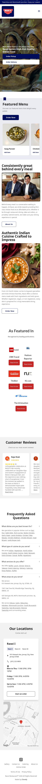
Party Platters (6, 571)
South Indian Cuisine (15, 553)
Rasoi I (10, 649)
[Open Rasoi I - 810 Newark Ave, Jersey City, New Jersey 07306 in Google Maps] (21, 724)
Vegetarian (18, 551)
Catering (29, 568)
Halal (26, 553)
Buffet (20, 555)
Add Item (7, 152)
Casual (14, 555)
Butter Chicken (29, 533)
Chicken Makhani (14, 538)
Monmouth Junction (16, 605)
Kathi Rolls (9, 533)
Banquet (32, 553)
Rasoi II (17, 649)
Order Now (10, 117)
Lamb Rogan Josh (14, 540)
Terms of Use (15, 772)
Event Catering (13, 568)
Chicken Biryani (26, 538)
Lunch (16, 566)
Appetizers (27, 555)
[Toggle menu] (39, 11)
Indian (11, 551)
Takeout (4, 568)
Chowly (24, 779)
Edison (12, 603)
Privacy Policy (26, 772)
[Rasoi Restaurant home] (8, 11)
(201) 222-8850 (15, 661)
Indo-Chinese (6, 555)
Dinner (21, 566)
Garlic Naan (6, 535)
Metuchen (24, 603)
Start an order (21, 694)
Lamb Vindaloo (16, 535)
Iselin (18, 603)
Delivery (22, 568)
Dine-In (27, 566)
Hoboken (5, 605)
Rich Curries (18, 533)
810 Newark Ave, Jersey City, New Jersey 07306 (22, 655)
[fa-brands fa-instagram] (21, 759)
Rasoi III (25, 649)
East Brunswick (14, 608)
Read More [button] (9, 492)
